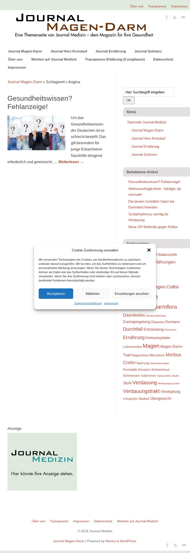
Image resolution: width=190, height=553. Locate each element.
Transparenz (157, 6)
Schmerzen (131, 375)
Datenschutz (163, 59)
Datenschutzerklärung (88, 303)
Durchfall (133, 329)
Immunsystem (158, 338)
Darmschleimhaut (156, 315)
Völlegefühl (130, 398)
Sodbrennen (148, 375)
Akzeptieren (56, 294)
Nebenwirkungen (159, 363)
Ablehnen (93, 294)
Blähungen (165, 262)
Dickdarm (172, 322)
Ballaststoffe (167, 255)
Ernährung (134, 337)
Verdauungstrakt (141, 391)
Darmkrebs (134, 315)
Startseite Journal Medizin (146, 122)
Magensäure (140, 355)
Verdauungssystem (169, 383)
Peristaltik (130, 369)
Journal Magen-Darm (25, 51)
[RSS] (174, 18)
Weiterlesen (71, 162)
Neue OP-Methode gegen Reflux (153, 227)
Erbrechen (170, 329)
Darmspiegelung (136, 322)
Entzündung (154, 329)
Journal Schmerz (148, 51)
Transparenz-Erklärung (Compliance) (115, 59)
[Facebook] (166, 18)
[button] (149, 250)
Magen (151, 346)
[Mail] (183, 18)
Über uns (136, 6)
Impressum (111, 303)
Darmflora (165, 307)
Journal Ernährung (110, 51)
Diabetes (157, 322)
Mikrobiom (157, 355)
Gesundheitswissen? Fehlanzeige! (154, 182)
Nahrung (142, 363)
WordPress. (128, 541)
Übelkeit (143, 398)
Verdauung (145, 382)
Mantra (110, 541)
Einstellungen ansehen (132, 294)
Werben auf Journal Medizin (54, 59)
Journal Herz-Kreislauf (69, 51)
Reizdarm (144, 369)
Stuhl (127, 383)
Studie (175, 375)
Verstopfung (170, 392)
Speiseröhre (164, 375)
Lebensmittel (132, 346)
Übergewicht (160, 398)
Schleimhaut (160, 369)
